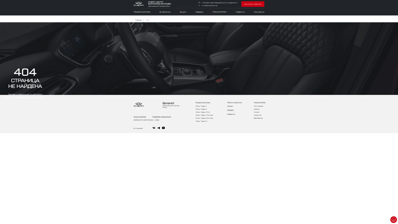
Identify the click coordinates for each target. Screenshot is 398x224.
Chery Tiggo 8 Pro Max (204, 118)
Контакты (259, 12)
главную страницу (28, 97)
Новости (240, 12)
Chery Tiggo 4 (201, 106)
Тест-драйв (258, 106)
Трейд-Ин (258, 115)
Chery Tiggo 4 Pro (203, 112)
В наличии (165, 12)
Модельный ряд (142, 12)
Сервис (199, 12)
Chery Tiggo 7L (201, 121)
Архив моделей (140, 116)
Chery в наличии (234, 102)
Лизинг (257, 112)
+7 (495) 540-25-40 (209, 5)
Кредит (257, 109)
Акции (183, 12)
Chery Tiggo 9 (201, 109)
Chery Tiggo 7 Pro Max (204, 115)
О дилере (139, 128)
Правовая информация (161, 116)
